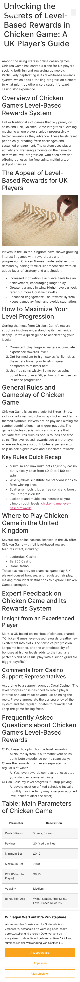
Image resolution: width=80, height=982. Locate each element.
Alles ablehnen (40, 973)
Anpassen (40, 963)
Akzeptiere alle (40, 952)
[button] (73, 12)
